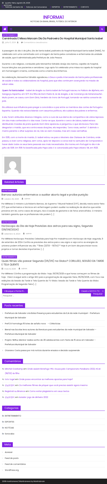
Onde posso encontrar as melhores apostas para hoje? (46, 379)
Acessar (9, 452)
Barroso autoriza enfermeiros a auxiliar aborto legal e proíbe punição (45, 194)
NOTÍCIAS (8, 5)
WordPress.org (12, 470)
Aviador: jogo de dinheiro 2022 (33, 397)
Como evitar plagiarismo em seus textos (49, 391)
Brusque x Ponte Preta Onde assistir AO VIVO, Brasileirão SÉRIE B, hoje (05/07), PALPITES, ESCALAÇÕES (17, 291)
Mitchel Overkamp (14, 368)
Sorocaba (9, 433)
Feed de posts (12, 458)
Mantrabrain (39, 481)
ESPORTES (56, 7)
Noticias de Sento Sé (14, 7)
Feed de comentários (15, 464)
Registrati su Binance (15, 391)
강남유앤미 (10, 385)
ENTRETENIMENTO (70, 7)
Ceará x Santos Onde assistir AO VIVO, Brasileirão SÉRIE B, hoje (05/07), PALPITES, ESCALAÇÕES (93, 291)
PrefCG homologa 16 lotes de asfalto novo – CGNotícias (32, 323)
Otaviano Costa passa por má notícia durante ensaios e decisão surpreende (42, 350)
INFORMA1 (53, 17)
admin (27, 198)
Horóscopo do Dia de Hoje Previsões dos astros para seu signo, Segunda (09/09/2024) (47, 227)
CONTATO (85, 7)
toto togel (10, 379)
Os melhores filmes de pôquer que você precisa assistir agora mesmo (53, 385)
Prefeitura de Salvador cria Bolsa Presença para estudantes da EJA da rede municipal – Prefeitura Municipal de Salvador (52, 315)
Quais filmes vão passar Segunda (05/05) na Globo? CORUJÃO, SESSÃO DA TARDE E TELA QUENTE (53, 262)
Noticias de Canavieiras (36, 7)
